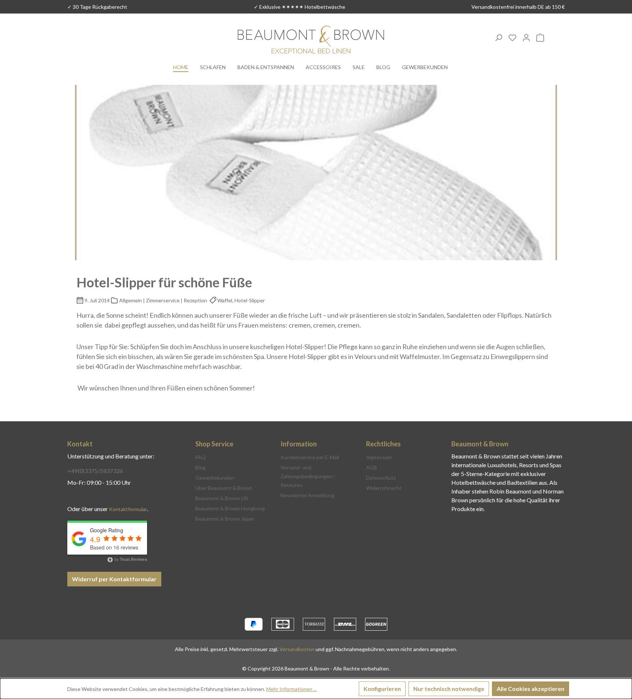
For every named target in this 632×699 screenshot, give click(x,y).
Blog (200, 467)
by (130, 559)
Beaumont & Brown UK (221, 498)
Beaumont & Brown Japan (224, 518)
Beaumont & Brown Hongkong (230, 508)
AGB (371, 467)
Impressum (379, 457)
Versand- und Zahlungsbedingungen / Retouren (308, 476)
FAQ (200, 457)
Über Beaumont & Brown (223, 488)
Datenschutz (381, 478)
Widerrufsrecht (384, 488)
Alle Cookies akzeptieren (530, 688)
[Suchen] (498, 37)
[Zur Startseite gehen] (311, 40)
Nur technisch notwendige (448, 688)
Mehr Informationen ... (291, 689)
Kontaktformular (128, 509)
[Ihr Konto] (526, 37)
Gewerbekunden (214, 478)
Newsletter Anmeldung (307, 495)
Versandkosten (297, 649)
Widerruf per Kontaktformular (114, 578)
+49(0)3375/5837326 (95, 470)
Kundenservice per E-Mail (310, 457)
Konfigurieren (382, 688)
